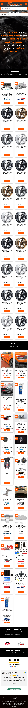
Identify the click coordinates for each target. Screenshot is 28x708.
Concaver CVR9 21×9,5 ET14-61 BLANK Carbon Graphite (7, 148)
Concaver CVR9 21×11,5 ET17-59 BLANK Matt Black (21, 304)
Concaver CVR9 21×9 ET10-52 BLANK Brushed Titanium (21, 278)
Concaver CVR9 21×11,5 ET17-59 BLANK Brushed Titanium (7, 329)
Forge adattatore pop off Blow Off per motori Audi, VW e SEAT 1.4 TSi (21, 446)
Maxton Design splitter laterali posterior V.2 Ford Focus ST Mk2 (21, 370)
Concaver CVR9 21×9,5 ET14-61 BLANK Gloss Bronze (21, 122)
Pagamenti (4, 697)
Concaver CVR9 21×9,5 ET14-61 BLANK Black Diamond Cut (7, 174)
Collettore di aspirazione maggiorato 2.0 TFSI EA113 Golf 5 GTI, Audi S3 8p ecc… (7, 95)
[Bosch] (7, 644)
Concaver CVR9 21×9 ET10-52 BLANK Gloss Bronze (21, 252)
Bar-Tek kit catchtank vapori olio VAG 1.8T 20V (21, 584)
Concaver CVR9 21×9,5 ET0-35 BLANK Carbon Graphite (21, 200)
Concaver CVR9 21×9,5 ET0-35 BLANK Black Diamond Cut (21, 226)
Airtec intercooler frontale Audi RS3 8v (21, 500)
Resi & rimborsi (11, 697)
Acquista (7, 430)
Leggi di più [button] (14, 683)
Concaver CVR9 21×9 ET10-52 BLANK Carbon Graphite (7, 278)
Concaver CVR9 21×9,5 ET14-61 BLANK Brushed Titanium (21, 148)
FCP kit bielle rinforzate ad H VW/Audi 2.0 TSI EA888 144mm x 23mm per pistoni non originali (7, 557)
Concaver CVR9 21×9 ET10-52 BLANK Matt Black (7, 252)
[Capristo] (20, 644)
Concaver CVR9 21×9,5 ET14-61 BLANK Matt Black (7, 122)
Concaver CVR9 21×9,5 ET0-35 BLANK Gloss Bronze (7, 200)
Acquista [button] (7, 103)
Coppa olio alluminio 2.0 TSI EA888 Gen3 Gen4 (21, 94)
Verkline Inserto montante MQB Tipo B (21, 424)
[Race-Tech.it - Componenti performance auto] (14, 4)
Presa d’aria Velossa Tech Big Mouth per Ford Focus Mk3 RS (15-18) (7, 423)
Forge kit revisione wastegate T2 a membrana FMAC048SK (7, 446)
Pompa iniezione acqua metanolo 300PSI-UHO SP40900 (7, 472)
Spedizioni (18, 697)
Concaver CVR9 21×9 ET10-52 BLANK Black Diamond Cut (7, 304)
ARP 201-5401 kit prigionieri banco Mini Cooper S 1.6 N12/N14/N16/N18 (21, 557)
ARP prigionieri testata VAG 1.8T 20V (7, 584)
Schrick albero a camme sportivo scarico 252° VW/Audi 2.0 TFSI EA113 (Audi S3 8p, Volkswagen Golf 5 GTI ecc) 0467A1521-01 (7, 528)
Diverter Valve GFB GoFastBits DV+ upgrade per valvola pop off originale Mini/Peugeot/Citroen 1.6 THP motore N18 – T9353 (21, 467)
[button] (2, 4)
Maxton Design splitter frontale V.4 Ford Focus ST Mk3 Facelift (7, 399)
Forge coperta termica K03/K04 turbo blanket (7, 500)
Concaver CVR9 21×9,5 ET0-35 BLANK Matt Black (21, 174)
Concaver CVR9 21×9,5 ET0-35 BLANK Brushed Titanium (7, 226)
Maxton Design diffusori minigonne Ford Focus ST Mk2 (7, 370)
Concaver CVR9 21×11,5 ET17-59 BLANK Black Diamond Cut (21, 329)
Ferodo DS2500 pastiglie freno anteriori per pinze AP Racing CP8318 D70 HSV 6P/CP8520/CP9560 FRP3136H (21, 528)
